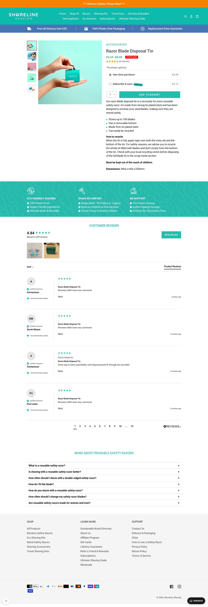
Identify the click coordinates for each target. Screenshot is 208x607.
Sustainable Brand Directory (96, 528)
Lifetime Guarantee (91, 546)
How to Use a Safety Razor (147, 542)
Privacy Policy (139, 546)
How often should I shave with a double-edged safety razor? (62, 477)
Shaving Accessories (38, 546)
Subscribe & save (127, 84)
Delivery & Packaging (143, 533)
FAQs (135, 537)
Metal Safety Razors (38, 542)
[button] (34, 250)
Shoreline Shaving (172, 597)
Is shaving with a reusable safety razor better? (55, 471)
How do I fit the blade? (41, 484)
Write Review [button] (171, 234)
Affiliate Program (89, 537)
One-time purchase (124, 74)
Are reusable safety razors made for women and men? (59, 502)
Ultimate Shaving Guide (93, 560)
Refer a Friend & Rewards (94, 551)
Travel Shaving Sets (38, 551)
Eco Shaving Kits (36, 537)
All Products (33, 528)
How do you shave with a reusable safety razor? (56, 490)
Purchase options (116, 67)
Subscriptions (88, 555)
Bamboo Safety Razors (40, 533)
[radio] (110, 75)
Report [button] (60, 296)
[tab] (172, 267)
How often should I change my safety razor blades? (57, 496)
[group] (42, 233)
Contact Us (138, 528)
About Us (85, 533)
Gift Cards (86, 542)
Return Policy (139, 551)
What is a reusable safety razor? (47, 465)
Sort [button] (29, 267)
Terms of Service (141, 555)
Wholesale (86, 564)
